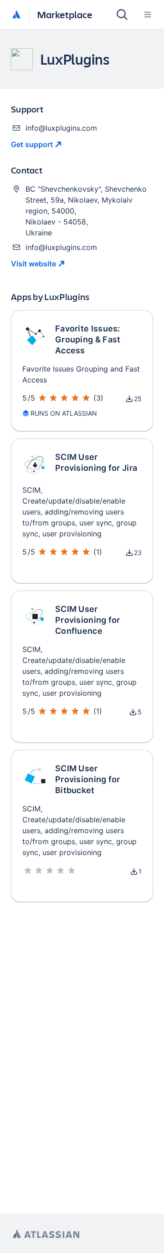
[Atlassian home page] (46, 1234)
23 (138, 552)
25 (138, 398)
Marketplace (64, 14)
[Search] (122, 14)
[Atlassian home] (16, 15)
